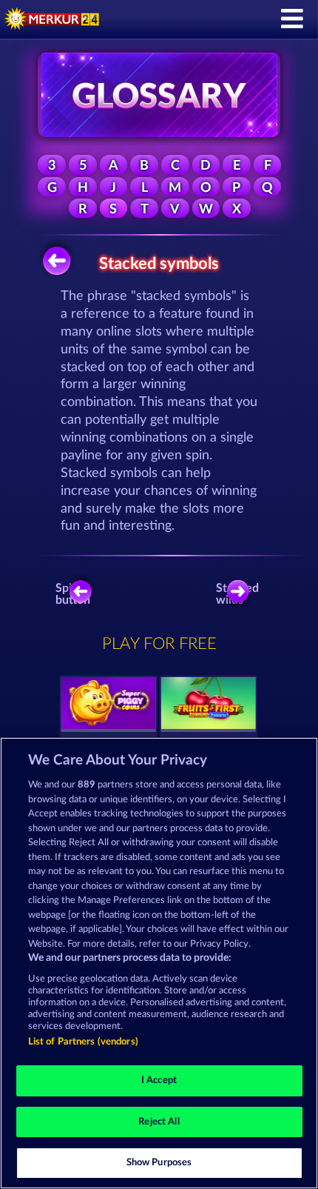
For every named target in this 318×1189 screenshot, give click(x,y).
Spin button (72, 594)
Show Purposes (159, 1163)
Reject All (158, 1122)
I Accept (159, 1080)
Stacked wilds (240, 594)
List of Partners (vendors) (83, 1042)
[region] (159, 963)
